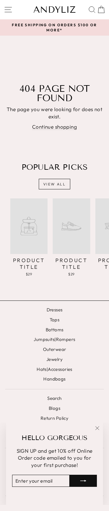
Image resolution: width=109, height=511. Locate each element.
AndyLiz (54, 9)
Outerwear (54, 349)
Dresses (55, 310)
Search (54, 398)
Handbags (54, 379)
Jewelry (54, 359)
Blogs (54, 408)
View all (54, 184)
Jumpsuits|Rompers (54, 339)
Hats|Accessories (54, 369)
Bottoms (55, 330)
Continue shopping (54, 127)
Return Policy (55, 418)
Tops (55, 320)
